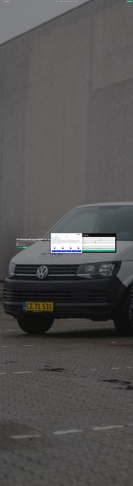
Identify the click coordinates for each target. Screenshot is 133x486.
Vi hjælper (60, 1)
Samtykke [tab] (56, 236)
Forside (57, 1)
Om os (74, 1)
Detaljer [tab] (66, 236)
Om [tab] (76, 236)
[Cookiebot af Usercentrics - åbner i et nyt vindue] (77, 234)
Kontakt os (20, 247)
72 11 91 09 (130, 1)
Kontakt (77, 1)
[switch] (63, 248)
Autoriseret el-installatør (68, 1)
